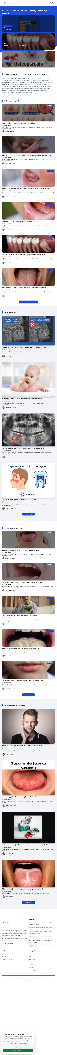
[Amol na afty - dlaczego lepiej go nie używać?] (28, 211)
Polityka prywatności (24, 977)
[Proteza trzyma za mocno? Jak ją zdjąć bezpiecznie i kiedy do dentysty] (28, 144)
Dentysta (31, 964)
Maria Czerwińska (9, 456)
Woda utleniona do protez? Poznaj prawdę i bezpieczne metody (19, 27)
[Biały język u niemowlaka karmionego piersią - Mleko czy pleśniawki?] (28, 178)
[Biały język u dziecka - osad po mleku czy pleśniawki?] (28, 638)
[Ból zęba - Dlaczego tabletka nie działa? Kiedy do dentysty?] (28, 726)
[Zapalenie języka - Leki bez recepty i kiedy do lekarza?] (28, 777)
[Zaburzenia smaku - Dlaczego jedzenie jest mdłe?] (28, 605)
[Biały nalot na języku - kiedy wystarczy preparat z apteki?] (28, 873)
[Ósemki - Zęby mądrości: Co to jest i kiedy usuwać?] (28, 41)
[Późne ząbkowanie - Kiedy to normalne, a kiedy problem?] (28, 379)
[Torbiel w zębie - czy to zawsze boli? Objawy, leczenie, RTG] (28, 429)
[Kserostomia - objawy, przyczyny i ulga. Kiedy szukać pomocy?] (28, 277)
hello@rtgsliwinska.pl (9, 943)
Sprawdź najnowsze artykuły (28, 302)
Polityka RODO (39, 977)
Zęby (30, 956)
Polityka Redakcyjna (48, 977)
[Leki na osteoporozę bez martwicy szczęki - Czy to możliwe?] (28, 59)
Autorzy (5, 951)
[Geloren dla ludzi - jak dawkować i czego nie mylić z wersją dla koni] (28, 827)
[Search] (53, 3)
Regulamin (7, 977)
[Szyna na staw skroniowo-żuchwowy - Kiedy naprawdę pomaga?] (28, 330)
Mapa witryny (28, 980)
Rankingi (31, 967)
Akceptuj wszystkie (17, 1050)
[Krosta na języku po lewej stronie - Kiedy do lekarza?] (28, 539)
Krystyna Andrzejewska (10, 407)
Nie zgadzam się (18, 1047)
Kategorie (32, 951)
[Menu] (50, 3)
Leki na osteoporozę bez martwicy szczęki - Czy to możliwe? (24, 63)
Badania (31, 954)
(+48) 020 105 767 (8, 941)
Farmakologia (32, 970)
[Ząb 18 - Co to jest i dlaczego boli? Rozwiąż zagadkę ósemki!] (28, 244)
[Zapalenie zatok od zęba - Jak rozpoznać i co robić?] (28, 480)
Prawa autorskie (14, 977)
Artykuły (32, 919)
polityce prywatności (23, 1043)
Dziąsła (31, 962)
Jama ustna (32, 959)
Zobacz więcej (28, 514)
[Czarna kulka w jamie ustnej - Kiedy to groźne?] (28, 112)
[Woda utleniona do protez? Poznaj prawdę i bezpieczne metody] (28, 23)
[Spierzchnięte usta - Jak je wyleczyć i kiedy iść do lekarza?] (28, 670)
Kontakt (32, 977)
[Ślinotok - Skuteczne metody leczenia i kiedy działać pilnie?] (28, 571)
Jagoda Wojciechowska (10, 356)
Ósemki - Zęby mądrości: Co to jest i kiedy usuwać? (15, 45)
